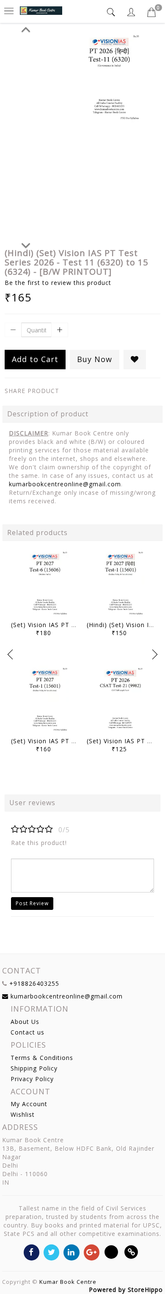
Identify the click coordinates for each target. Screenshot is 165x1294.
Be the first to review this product (58, 283)
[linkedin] (71, 1252)
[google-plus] (91, 1252)
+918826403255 (34, 983)
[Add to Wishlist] (135, 359)
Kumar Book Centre (67, 1282)
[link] (131, 1252)
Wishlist (23, 1114)
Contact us (27, 1032)
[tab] (112, 12)
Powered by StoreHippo (126, 1290)
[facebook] (31, 1252)
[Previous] (25, 28)
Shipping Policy (34, 1068)
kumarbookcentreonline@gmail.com (65, 484)
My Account (29, 1104)
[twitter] (51, 1252)
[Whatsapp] (111, 1252)
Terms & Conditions (42, 1058)
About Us (25, 1022)
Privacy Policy (32, 1079)
